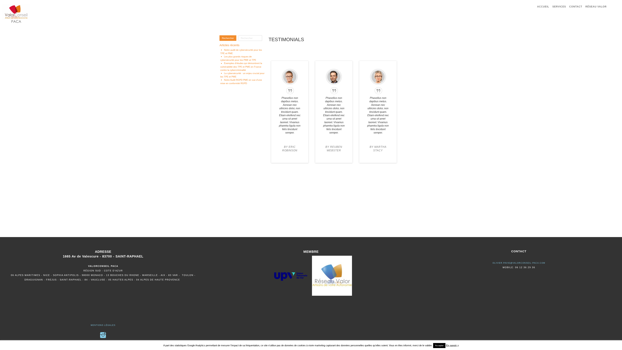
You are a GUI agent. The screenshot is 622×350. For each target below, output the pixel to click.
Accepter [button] (439, 345)
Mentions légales (103, 325)
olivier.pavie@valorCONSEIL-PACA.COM (519, 263)
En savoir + (452, 345)
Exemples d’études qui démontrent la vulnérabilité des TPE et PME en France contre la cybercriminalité (241, 66)
